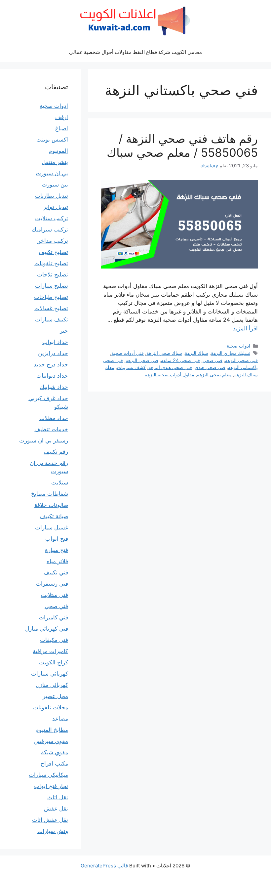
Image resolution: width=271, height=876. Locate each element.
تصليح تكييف (53, 252)
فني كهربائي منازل (46, 628)
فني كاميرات (53, 617)
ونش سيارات (52, 831)
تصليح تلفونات (51, 263)
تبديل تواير (55, 207)
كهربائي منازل (52, 685)
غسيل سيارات (51, 527)
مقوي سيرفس (51, 741)
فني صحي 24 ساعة (180, 360)
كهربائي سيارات (49, 673)
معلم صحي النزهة (214, 374)
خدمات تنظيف (51, 429)
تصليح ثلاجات (52, 274)
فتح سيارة (56, 550)
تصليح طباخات (51, 297)
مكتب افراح (54, 763)
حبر (64, 330)
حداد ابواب (55, 342)
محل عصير (55, 696)
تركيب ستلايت (51, 218)
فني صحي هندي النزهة (170, 367)
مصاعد (60, 718)
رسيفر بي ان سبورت (43, 440)
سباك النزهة (196, 353)
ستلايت (59, 482)
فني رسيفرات (52, 583)
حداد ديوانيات (52, 375)
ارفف (61, 117)
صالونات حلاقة (51, 505)
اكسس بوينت (52, 139)
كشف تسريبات (131, 367)
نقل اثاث (57, 797)
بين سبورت (55, 184)
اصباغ (61, 128)
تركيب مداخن (52, 240)
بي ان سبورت (52, 173)
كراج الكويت (53, 662)
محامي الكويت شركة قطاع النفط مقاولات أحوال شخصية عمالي (135, 52)
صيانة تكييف (54, 516)
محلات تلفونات (50, 707)
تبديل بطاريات (51, 195)
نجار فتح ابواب (51, 786)
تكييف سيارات (51, 319)
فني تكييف (56, 572)
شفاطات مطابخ (49, 493)
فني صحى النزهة (241, 360)
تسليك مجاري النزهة (230, 353)
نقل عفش (56, 808)
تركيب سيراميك (50, 229)
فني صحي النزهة (142, 360)
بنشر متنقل (55, 162)
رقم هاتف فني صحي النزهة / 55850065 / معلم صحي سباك (182, 145)
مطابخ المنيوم (51, 730)
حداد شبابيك (54, 387)
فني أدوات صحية (127, 353)
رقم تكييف (56, 451)
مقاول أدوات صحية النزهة (169, 374)
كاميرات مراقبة (50, 651)
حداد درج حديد (51, 364)
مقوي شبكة (54, 752)
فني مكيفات (54, 640)
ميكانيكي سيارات (48, 775)
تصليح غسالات (51, 308)
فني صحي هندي (210, 367)
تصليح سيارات (51, 285)
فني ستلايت (54, 595)
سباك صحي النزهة (164, 353)
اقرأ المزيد (245, 328)
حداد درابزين (53, 353)
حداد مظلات (53, 418)
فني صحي (212, 360)
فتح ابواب (56, 538)
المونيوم (58, 150)
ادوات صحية (238, 346)
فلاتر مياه (57, 561)
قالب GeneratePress (104, 865)
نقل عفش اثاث (50, 819)
